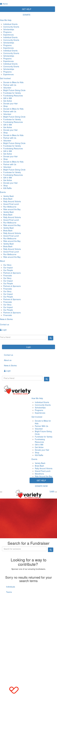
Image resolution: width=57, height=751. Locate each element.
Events (34, 459)
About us (7, 360)
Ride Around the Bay (43, 476)
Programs (7, 32)
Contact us (8, 355)
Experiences (8, 34)
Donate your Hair (10, 103)
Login (28, 347)
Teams (9, 592)
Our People (8, 270)
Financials (7, 275)
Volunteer (7, 87)
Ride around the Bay (12, 209)
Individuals (10, 586)
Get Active (7, 100)
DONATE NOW (41, 486)
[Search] (50, 338)
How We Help (37, 398)
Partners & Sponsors (12, 273)
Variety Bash (8, 196)
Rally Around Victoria (12, 201)
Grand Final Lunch (11, 204)
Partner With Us (41, 426)
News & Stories (10, 365)
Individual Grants (10, 24)
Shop (5, 106)
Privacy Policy (32, 628)
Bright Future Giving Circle (14, 90)
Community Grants (11, 26)
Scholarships (8, 29)
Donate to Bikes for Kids (13, 82)
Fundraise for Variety (12, 93)
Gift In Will (7, 98)
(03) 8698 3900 (12, 601)
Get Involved (37, 416)
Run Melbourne (9, 206)
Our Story (7, 265)
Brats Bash (7, 198)
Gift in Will (39, 444)
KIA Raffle (7, 188)
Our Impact (8, 267)
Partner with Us (9, 85)
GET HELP (41, 480)
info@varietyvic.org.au (13, 607)
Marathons (39, 473)
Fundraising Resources (13, 95)
